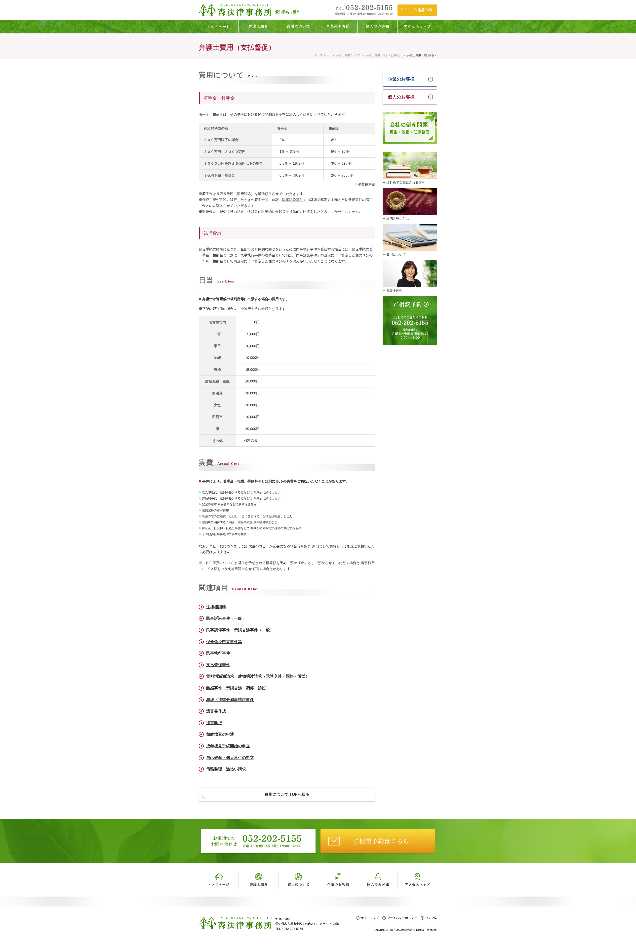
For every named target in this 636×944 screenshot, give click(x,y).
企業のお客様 (401, 79)
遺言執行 (214, 723)
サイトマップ (370, 918)
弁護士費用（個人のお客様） (384, 55)
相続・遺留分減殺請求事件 (230, 700)
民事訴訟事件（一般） (226, 618)
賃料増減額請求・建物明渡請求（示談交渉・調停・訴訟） (258, 676)
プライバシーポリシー (402, 918)
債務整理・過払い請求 (226, 769)
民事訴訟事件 (292, 200)
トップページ (322, 55)
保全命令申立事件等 (224, 642)
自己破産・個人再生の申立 (230, 757)
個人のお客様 (401, 96)
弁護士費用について (348, 55)
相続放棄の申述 (220, 734)
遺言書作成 (216, 711)
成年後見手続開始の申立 (228, 746)
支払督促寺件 (218, 665)
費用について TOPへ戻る (287, 794)
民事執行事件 (218, 653)
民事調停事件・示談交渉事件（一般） (240, 630)
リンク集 (431, 918)
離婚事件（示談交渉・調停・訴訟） (238, 688)
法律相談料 (216, 607)
